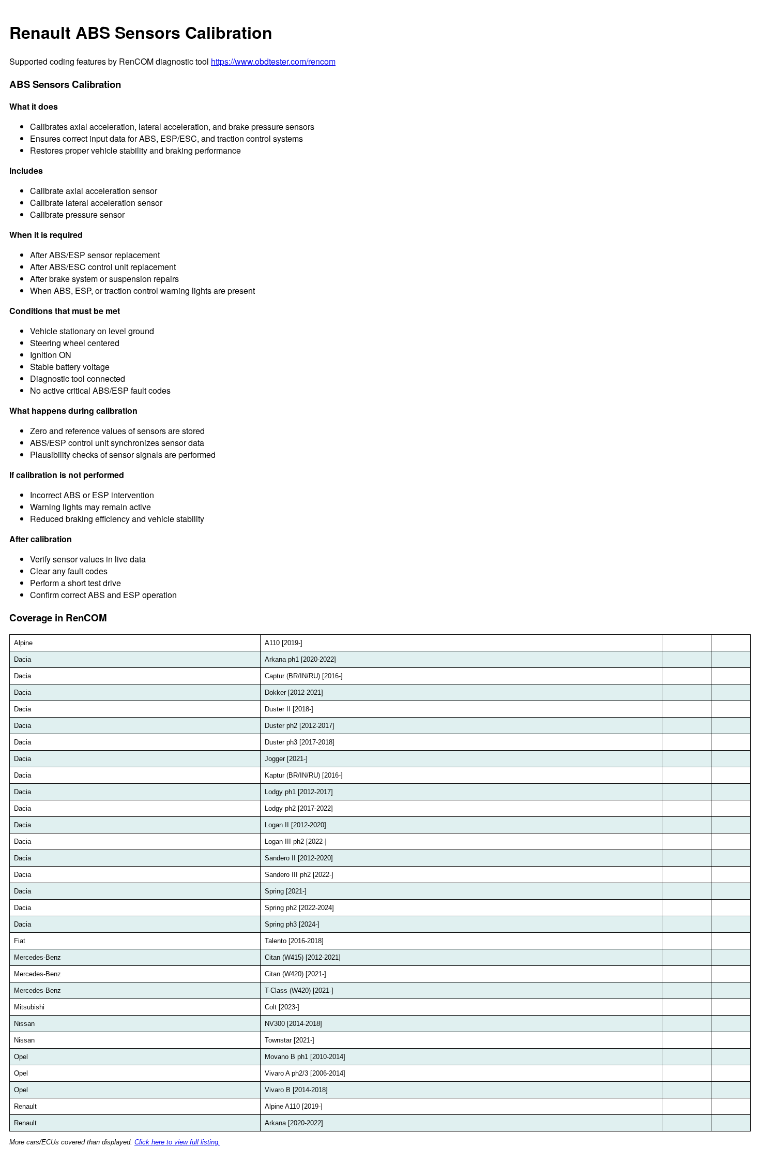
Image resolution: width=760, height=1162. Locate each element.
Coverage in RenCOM (58, 617)
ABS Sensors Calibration (65, 84)
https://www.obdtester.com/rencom (273, 61)
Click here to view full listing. (177, 1142)
